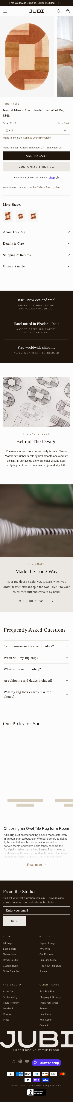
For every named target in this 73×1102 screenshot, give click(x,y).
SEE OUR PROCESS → (36, 601)
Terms (22, 1085)
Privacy (14, 1085)
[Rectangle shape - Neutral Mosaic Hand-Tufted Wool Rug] (8, 216)
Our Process (46, 954)
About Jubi (9, 991)
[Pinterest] (20, 1062)
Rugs (16, 104)
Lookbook (8, 1008)
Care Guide (45, 1014)
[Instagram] (13, 1062)
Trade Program (11, 1002)
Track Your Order (48, 1002)
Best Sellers (9, 948)
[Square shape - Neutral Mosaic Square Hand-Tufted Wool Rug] (33, 216)
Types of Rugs (47, 943)
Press (6, 1019)
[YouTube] (27, 1062)
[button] (36, 155)
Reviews (7, 1014)
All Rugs (7, 943)
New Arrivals (9, 954)
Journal (43, 971)
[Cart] (66, 11)
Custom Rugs (10, 965)
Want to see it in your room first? (33, 187)
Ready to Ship (10, 960)
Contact (43, 1025)
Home (6, 104)
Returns (43, 1008)
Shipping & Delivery (50, 997)
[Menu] (6, 11)
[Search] (57, 11)
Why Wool (45, 948)
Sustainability (10, 997)
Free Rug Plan (47, 991)
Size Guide (64, 123)
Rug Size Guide (48, 960)
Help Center (45, 1019)
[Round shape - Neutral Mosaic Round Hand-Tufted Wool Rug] (20, 216)
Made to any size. (28, 137)
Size (9, 123)
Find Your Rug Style (50, 965)
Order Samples (11, 971)
